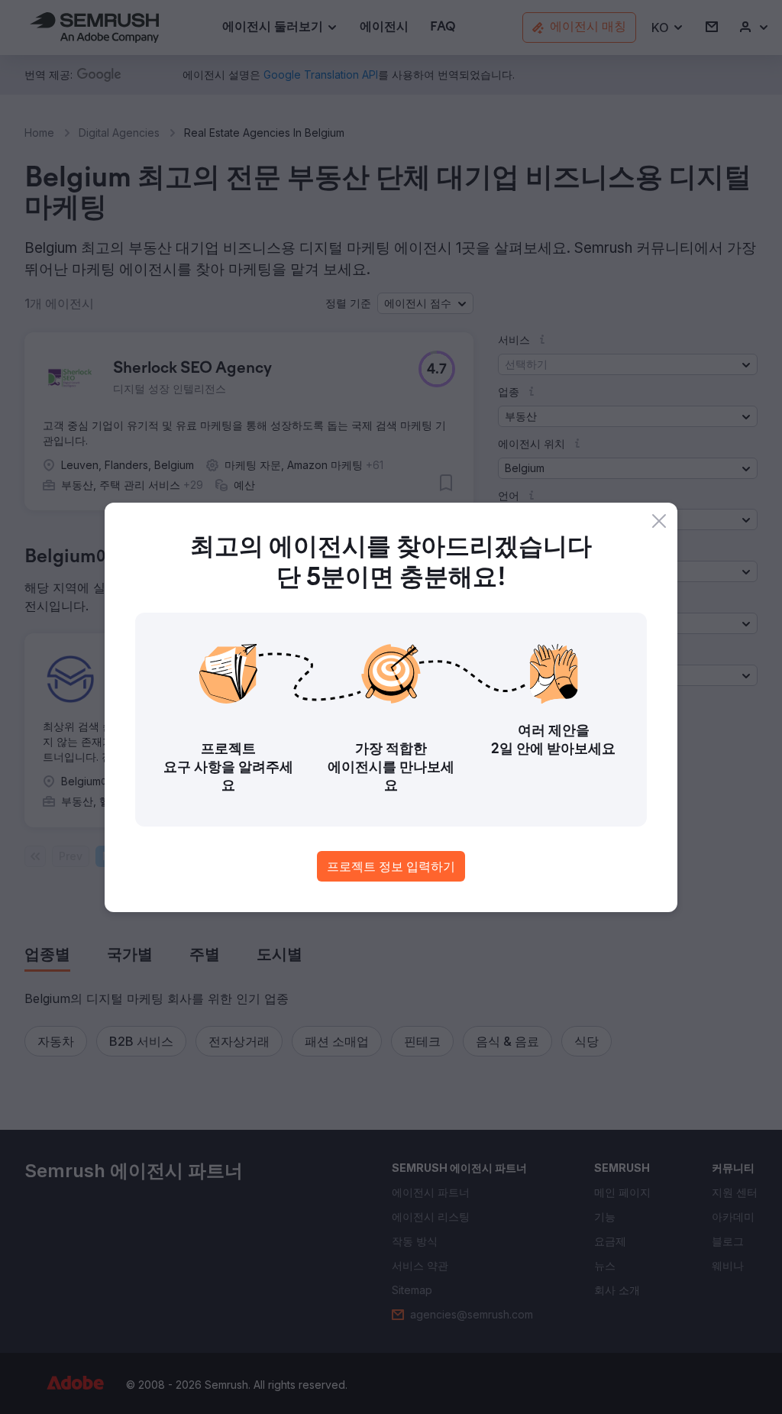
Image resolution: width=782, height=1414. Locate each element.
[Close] (659, 521)
